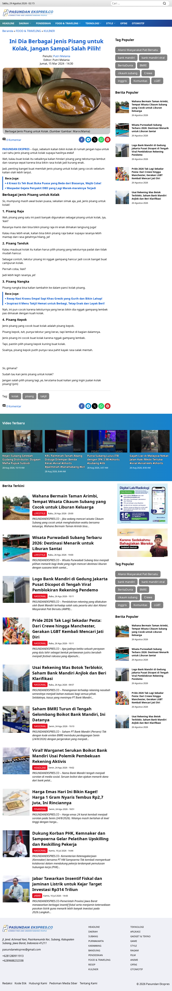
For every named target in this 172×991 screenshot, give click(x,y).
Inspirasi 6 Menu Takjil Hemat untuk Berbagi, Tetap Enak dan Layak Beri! (56, 303)
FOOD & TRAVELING (66, 23)
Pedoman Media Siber (63, 983)
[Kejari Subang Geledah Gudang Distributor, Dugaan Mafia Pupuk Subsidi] (22, 441)
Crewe (148, 73)
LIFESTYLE (39, 513)
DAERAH (24, 23)
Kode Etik (21, 983)
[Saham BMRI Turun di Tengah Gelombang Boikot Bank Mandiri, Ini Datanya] (16, 719)
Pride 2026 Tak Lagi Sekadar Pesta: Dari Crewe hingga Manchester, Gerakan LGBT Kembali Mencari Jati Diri (148, 173)
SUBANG (93, 936)
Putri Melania (61, 56)
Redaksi (7, 983)
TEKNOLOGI (92, 23)
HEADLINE (8, 23)
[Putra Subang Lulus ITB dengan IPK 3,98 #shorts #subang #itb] (107, 441)
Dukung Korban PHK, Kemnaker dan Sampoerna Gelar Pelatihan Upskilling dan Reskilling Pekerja (70, 838)
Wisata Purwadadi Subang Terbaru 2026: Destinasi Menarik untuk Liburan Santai (150, 128)
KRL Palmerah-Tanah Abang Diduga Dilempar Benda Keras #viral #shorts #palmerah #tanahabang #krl (65, 461)
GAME (133, 941)
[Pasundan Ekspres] (28, 13)
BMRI (143, 65)
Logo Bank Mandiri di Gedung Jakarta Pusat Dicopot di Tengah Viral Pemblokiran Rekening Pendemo (150, 150)
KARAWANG (94, 945)
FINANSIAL (40, 809)
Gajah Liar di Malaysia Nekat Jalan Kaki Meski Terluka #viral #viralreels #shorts (149, 459)
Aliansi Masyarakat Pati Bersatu (138, 50)
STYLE (109, 23)
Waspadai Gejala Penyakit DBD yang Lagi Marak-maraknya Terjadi (51, 188)
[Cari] (164, 3)
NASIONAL (40, 596)
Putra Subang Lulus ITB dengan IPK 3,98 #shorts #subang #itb (103, 459)
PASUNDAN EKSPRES (16, 149)
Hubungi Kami (38, 983)
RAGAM (134, 950)
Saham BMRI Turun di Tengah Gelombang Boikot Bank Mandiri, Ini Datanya (68, 714)
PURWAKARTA (96, 941)
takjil (43, 396)
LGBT (157, 81)
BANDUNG (94, 950)
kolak (15, 396)
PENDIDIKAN (43, 23)
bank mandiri (126, 58)
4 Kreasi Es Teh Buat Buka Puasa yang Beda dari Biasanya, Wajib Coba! (54, 183)
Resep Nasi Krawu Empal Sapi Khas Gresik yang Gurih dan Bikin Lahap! (54, 298)
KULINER (49, 31)
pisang (29, 396)
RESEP (91, 964)
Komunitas (140, 81)
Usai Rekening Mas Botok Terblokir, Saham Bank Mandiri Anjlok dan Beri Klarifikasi (149, 195)
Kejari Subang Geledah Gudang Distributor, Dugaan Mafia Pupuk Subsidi (21, 459)
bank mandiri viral (153, 58)
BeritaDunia (125, 65)
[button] (25, 23)
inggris (122, 81)
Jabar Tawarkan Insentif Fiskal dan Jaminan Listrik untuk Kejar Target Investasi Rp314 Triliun (67, 884)
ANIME (134, 959)
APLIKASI (135, 931)
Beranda (7, 31)
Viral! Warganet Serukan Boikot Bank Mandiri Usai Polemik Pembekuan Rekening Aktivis (69, 755)
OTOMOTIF (138, 23)
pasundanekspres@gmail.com (21, 949)
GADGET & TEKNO (140, 936)
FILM (133, 955)
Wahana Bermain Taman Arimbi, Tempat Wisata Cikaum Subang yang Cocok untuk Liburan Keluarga (150, 106)
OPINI (123, 23)
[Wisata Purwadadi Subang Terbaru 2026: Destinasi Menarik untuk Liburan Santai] (122, 130)
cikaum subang (127, 73)
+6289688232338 (13, 960)
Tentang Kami (88, 983)
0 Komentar (13, 140)
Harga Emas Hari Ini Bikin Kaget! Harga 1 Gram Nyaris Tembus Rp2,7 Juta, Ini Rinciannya (67, 797)
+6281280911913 (13, 956)
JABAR (37, 895)
